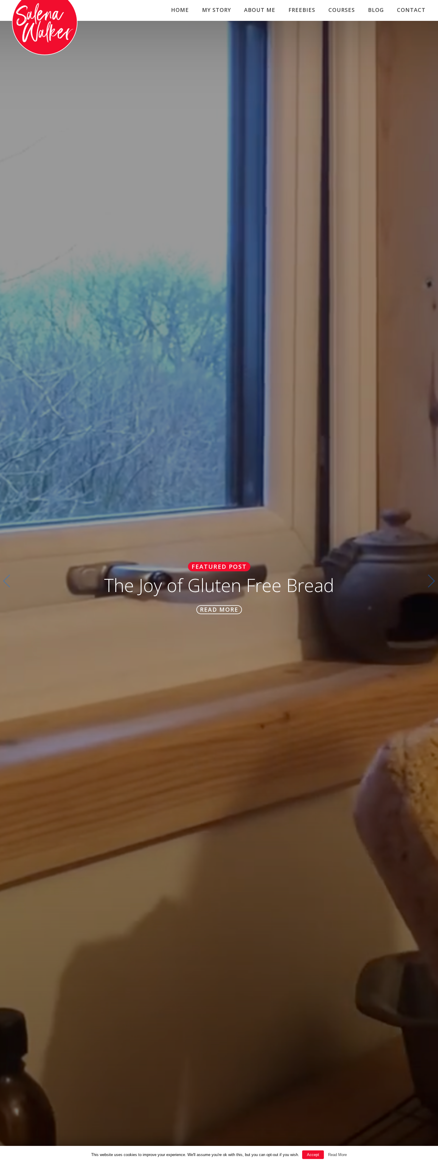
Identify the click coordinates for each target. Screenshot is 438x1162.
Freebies (301, 9)
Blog (376, 9)
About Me (259, 9)
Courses (341, 9)
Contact (411, 9)
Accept (313, 1154)
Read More (337, 1154)
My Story (216, 9)
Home (180, 9)
